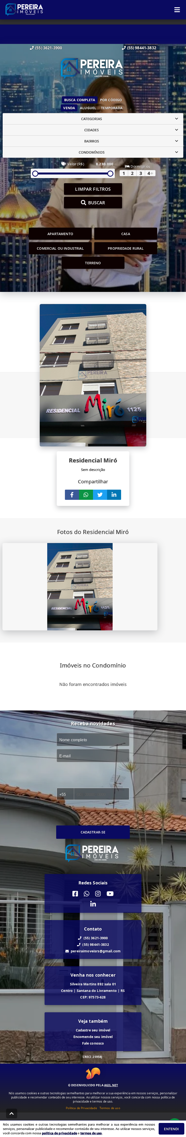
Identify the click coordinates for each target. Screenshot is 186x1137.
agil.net (111, 1085)
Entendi (171, 1129)
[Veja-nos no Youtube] (110, 893)
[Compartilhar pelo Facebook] (72, 495)
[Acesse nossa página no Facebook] (75, 893)
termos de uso (91, 1133)
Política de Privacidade (81, 1108)
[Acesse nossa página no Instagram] (98, 893)
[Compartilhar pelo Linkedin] (114, 495)
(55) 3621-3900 (48, 47)
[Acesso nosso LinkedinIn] (93, 904)
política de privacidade (59, 1133)
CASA (125, 233)
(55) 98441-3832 (141, 47)
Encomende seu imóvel (93, 1036)
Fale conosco (93, 1043)
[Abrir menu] (177, 9)
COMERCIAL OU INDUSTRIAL (60, 248)
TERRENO (93, 263)
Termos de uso (110, 1108)
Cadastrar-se (93, 832)
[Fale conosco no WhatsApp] (86, 893)
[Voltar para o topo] (11, 1113)
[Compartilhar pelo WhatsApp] (86, 495)
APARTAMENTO (60, 233)
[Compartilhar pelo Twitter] (100, 495)
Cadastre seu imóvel (93, 1030)
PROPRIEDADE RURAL (126, 248)
